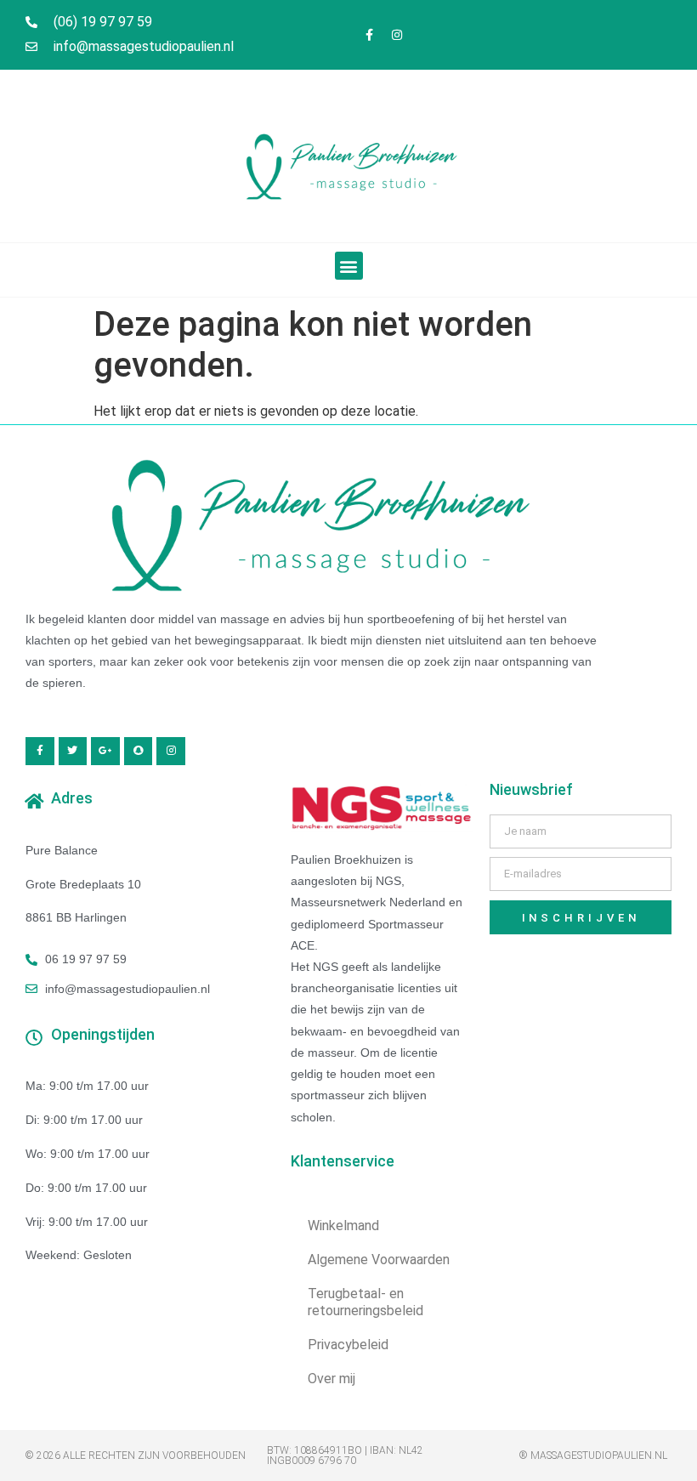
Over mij (331, 1378)
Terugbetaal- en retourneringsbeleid (365, 1302)
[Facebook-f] (369, 35)
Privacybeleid (348, 1344)
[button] (349, 266)
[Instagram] (397, 35)
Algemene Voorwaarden (379, 1259)
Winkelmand (343, 1225)
